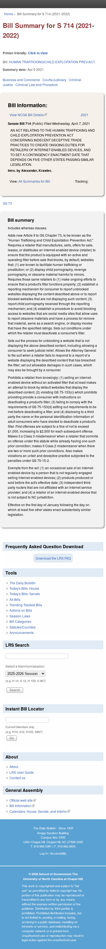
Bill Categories (20, 621)
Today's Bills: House (24, 588)
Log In (44, 853)
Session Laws (20, 616)
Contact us (17, 777)
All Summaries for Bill (34, 181)
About (14, 766)
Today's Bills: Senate (25, 593)
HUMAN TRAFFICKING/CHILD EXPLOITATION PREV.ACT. (52, 61)
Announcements (22, 632)
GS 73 (7, 203)
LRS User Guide (22, 772)
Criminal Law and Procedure (36, 84)
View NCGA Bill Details (28, 114)
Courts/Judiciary (54, 79)
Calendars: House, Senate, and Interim (40, 811)
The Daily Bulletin (23, 582)
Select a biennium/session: (25, 666)
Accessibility (58, 853)
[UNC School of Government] (51, 4)
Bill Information (22, 805)
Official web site (23, 800)
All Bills (15, 599)
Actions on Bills (21, 610)
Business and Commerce (21, 79)
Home (8, 13)
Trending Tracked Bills (26, 604)
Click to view (38, 52)
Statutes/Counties (23, 627)
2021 (84, 114)
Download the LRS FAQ (53, 558)
